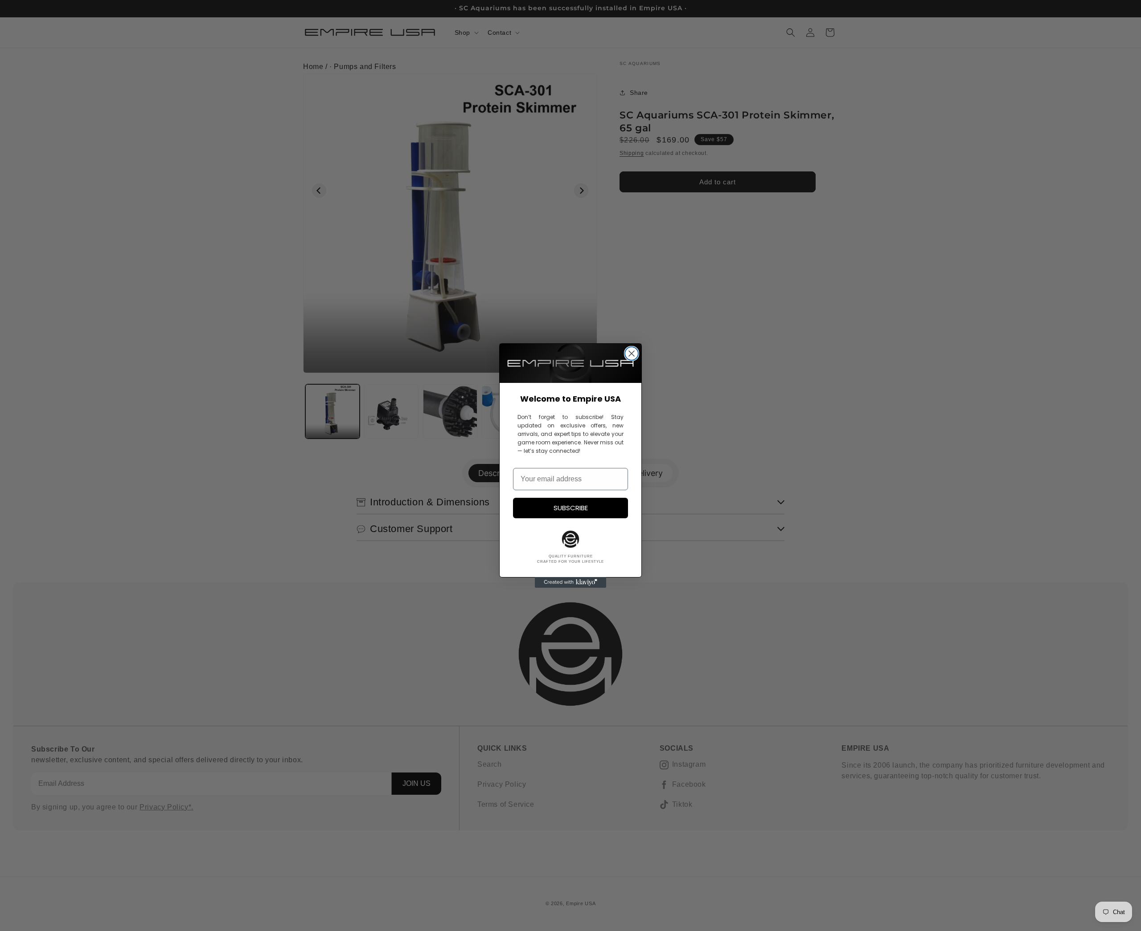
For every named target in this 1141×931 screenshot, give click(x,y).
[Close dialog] (631, 353)
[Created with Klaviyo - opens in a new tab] (570, 582)
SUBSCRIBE (571, 507)
